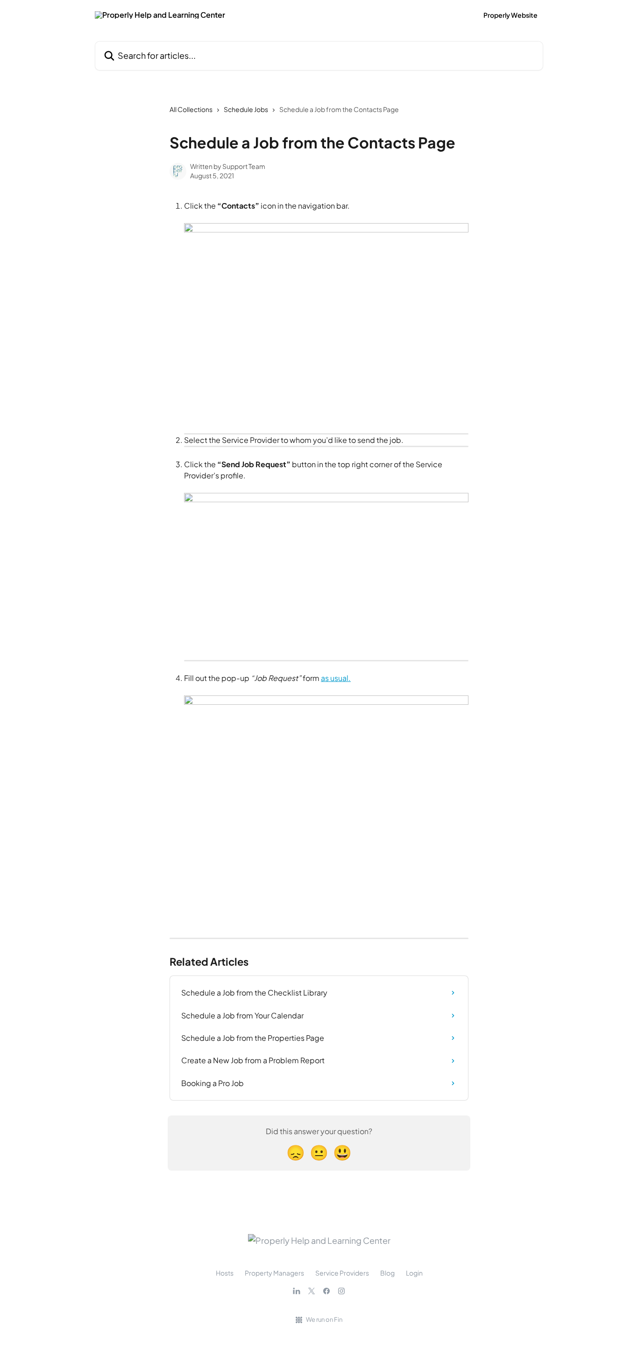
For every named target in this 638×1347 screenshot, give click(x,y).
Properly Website (510, 15)
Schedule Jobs (246, 109)
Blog (387, 1273)
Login (414, 1273)
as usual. (336, 678)
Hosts (225, 1273)
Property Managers (274, 1273)
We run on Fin (324, 1319)
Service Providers (342, 1273)
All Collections (191, 109)
